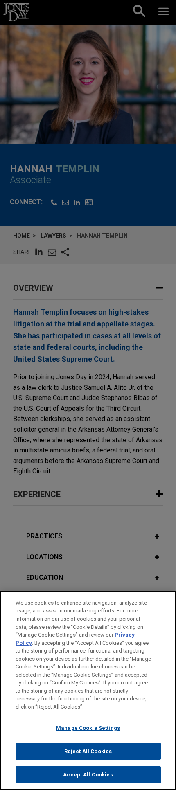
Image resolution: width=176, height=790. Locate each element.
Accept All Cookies (88, 775)
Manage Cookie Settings (88, 728)
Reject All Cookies (88, 751)
